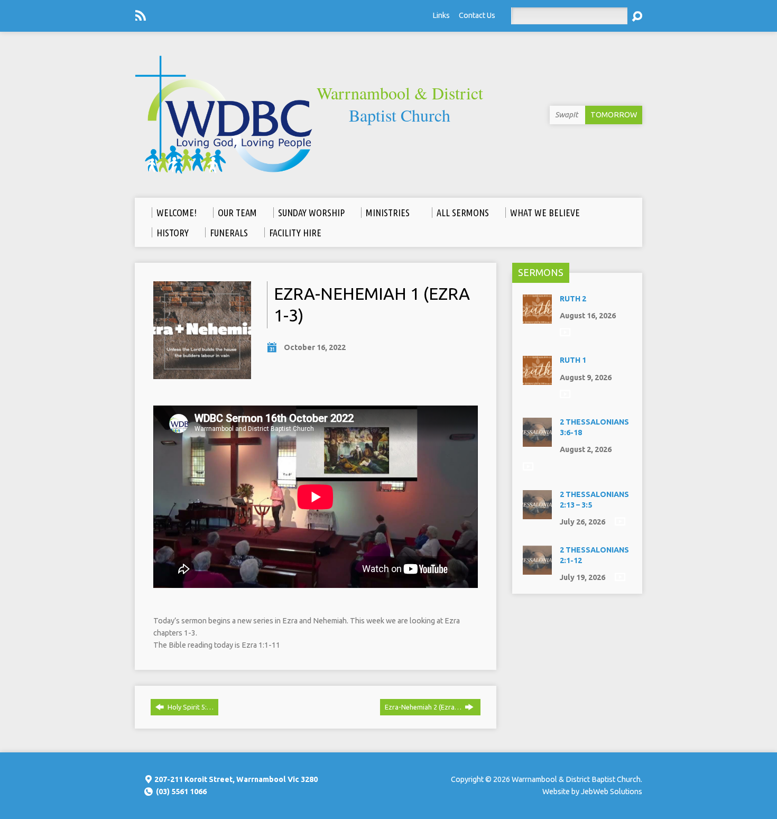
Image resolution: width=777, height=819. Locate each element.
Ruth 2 (573, 299)
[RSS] (140, 15)
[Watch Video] (565, 332)
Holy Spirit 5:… (190, 707)
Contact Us (477, 15)
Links (441, 15)
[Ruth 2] (537, 318)
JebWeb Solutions (611, 791)
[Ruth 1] (537, 379)
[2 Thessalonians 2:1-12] (537, 569)
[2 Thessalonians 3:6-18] (537, 441)
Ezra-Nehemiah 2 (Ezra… (424, 707)
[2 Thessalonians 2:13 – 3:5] (537, 514)
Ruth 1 (573, 360)
